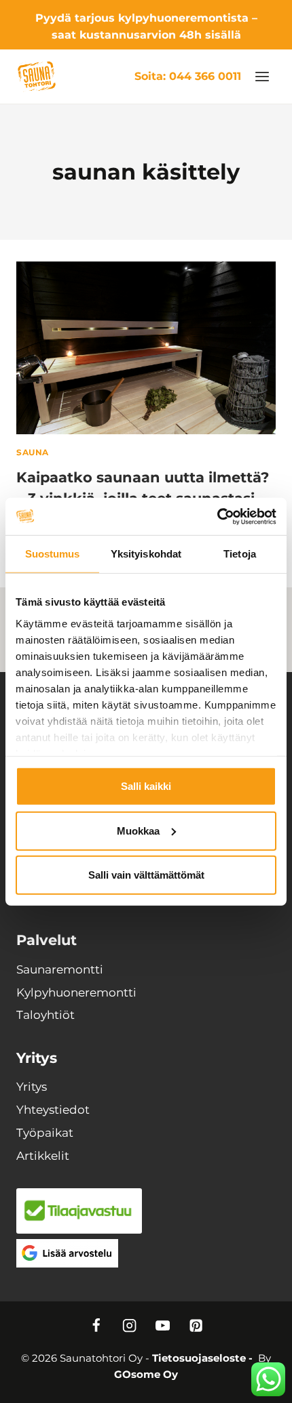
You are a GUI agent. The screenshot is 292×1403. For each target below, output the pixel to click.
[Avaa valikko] (262, 76)
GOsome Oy (146, 1374)
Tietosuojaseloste (199, 1358)
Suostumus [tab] (52, 554)
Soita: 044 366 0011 (187, 76)
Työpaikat (44, 1132)
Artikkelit (42, 1156)
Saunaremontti (59, 969)
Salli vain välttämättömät (146, 875)
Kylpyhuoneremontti (76, 992)
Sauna (32, 452)
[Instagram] (129, 1326)
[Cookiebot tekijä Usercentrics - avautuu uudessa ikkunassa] (217, 516)
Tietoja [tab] (239, 554)
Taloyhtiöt (45, 1015)
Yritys (31, 1086)
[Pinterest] (196, 1326)
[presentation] (146, 347)
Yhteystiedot (53, 1109)
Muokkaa (138, 830)
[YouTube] (162, 1326)
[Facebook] (96, 1326)
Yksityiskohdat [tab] (146, 554)
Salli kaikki (146, 786)
